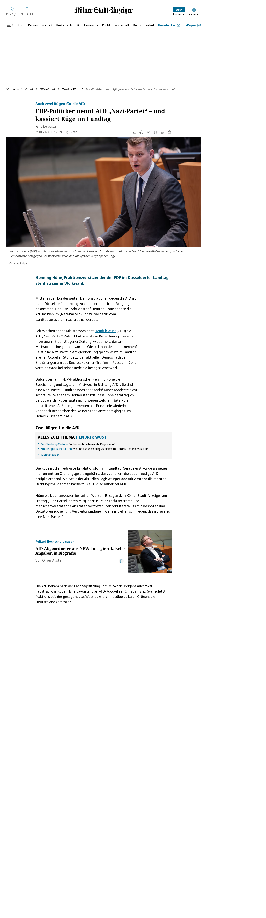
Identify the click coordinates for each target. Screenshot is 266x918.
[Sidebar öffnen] (10, 25)
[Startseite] (103, 10)
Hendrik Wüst (71, 89)
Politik (29, 89)
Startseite (12, 89)
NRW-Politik (47, 89)
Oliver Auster (48, 126)
